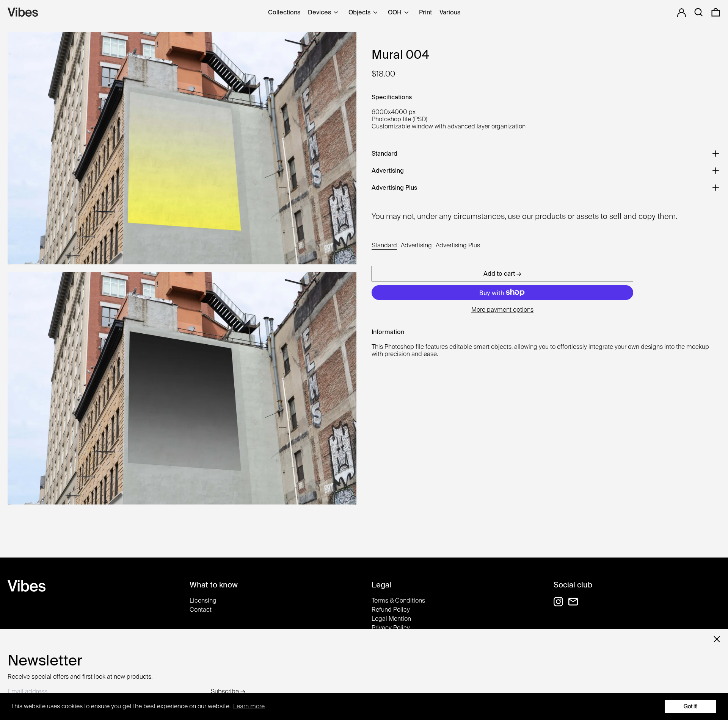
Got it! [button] (690, 706)
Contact (201, 610)
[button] (715, 12)
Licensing (203, 600)
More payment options (502, 309)
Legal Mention (391, 619)
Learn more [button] (249, 706)
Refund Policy (391, 610)
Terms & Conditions (398, 600)
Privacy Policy (391, 628)
